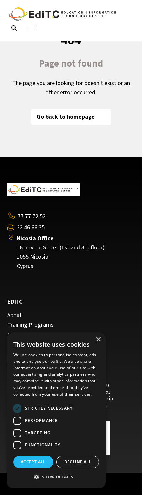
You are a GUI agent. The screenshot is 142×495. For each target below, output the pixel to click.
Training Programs (30, 325)
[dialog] (56, 410)
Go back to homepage (66, 117)
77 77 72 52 (32, 216)
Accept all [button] (33, 462)
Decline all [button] (77, 462)
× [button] (98, 339)
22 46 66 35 (31, 227)
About (14, 315)
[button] (56, 477)
